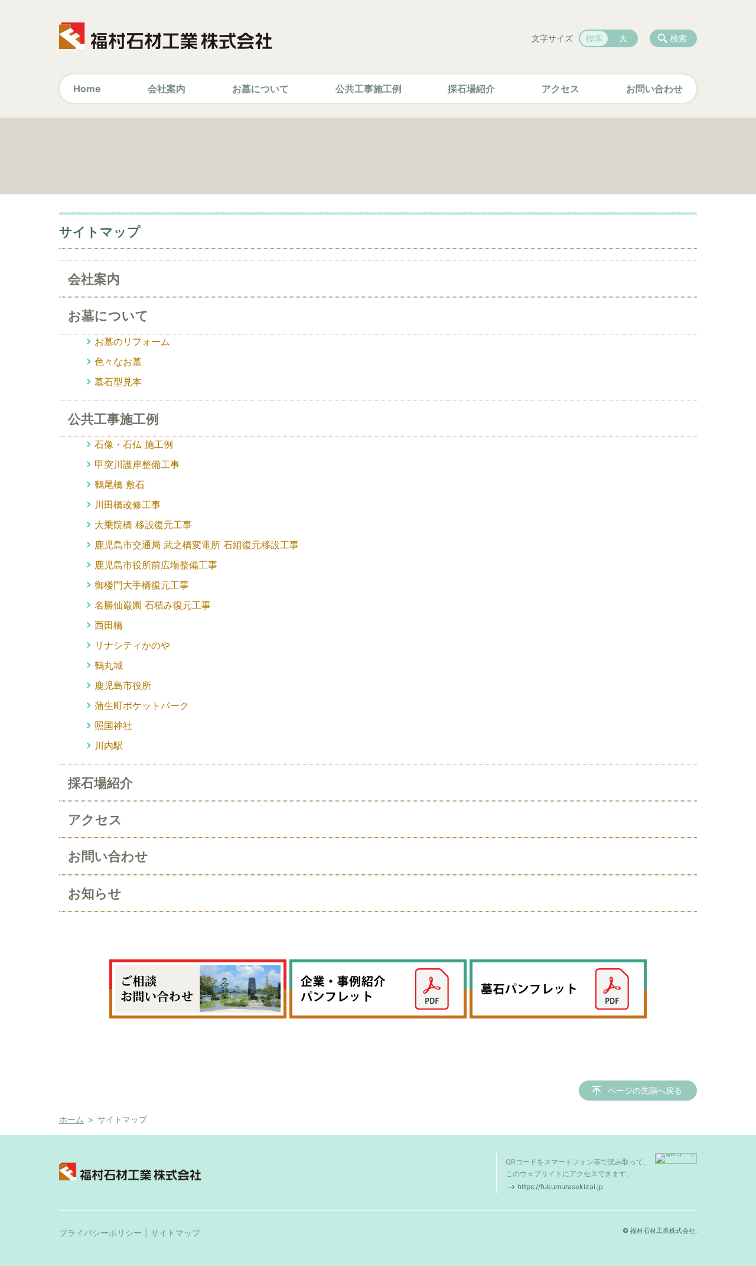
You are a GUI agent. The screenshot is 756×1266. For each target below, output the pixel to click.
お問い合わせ (654, 89)
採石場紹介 (471, 89)
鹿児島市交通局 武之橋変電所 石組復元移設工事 (196, 545)
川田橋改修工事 (127, 504)
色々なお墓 (118, 361)
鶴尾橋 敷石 (119, 484)
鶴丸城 (108, 665)
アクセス (560, 89)
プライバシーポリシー (100, 1233)
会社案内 (166, 89)
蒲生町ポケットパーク (141, 705)
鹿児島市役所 (122, 685)
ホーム (71, 1119)
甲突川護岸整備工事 (137, 464)
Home (87, 89)
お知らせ (95, 893)
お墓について (260, 89)
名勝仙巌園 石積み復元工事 (152, 605)
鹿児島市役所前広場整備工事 (155, 565)
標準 (594, 38)
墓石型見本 (118, 382)
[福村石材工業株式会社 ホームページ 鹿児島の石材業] (165, 35)
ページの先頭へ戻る (645, 1090)
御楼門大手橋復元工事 (141, 585)
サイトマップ (175, 1233)
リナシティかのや (132, 645)
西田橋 (108, 625)
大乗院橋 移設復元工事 (143, 525)
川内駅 (108, 745)
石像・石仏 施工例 (133, 444)
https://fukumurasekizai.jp (560, 1186)
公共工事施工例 (368, 89)
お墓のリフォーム (132, 341)
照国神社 (113, 725)
